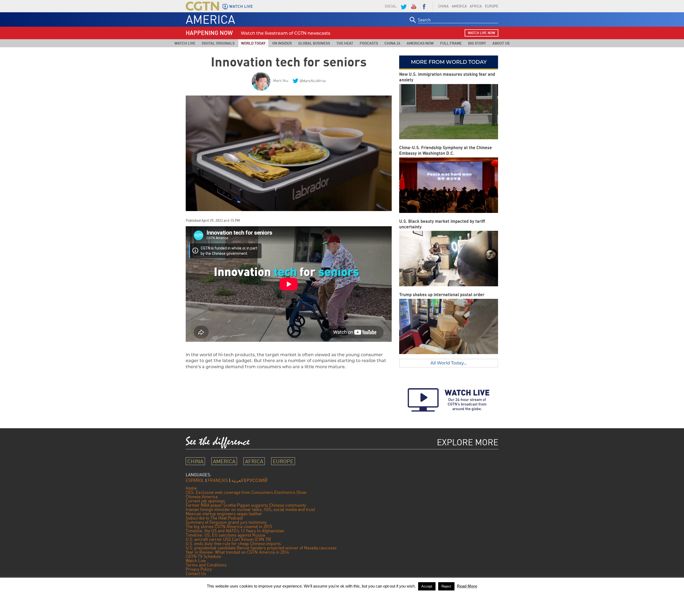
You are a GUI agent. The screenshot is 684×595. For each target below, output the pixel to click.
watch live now (481, 33)
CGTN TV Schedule (203, 556)
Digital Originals (218, 43)
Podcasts (369, 43)
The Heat (344, 43)
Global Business (314, 43)
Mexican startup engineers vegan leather (224, 513)
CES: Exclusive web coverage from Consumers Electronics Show (246, 492)
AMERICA (459, 6)
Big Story (477, 43)
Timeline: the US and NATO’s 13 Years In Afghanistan (235, 530)
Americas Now (420, 43)
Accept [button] (426, 586)
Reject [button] (446, 586)
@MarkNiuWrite (313, 80)
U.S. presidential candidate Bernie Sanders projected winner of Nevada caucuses (261, 547)
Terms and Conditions (206, 565)
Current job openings (205, 500)
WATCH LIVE (241, 6)
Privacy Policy (199, 569)
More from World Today (449, 62)
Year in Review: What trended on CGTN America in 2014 (237, 552)
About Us (501, 43)
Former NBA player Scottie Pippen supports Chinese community (246, 505)
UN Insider (282, 43)
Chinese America (201, 496)
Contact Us (196, 573)
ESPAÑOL (195, 480)
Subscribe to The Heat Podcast (214, 518)
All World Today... (448, 363)
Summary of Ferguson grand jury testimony (226, 522)
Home (191, 488)
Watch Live (184, 43)
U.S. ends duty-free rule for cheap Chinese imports (233, 543)
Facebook (424, 6)
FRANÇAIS (218, 480)
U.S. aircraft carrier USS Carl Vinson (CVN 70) (228, 539)
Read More (467, 586)
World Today (253, 43)
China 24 (392, 43)
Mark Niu (280, 80)
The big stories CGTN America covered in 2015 (229, 526)
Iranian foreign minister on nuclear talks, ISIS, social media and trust (250, 509)
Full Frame (451, 43)
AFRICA (476, 6)
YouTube (413, 6)
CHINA (443, 6)
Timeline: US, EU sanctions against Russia (225, 535)
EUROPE (491, 6)
